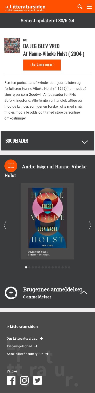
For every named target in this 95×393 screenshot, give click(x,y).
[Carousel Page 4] (36, 267)
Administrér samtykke (25, 354)
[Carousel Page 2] (29, 267)
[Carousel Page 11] (59, 267)
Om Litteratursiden (22, 338)
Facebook (11, 380)
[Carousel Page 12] (62, 267)
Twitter (37, 380)
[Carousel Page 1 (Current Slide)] (26, 267)
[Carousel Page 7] (46, 267)
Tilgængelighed (19, 346)
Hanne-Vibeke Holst (48, 53)
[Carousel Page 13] (65, 267)
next (90, 225)
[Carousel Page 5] (39, 267)
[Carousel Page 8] (49, 267)
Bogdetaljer (17, 140)
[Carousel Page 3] (32, 267)
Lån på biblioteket (42, 65)
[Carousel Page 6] (42, 267)
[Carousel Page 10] (55, 267)
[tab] (47, 140)
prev (5, 225)
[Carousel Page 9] (52, 267)
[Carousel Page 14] (69, 267)
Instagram (24, 380)
